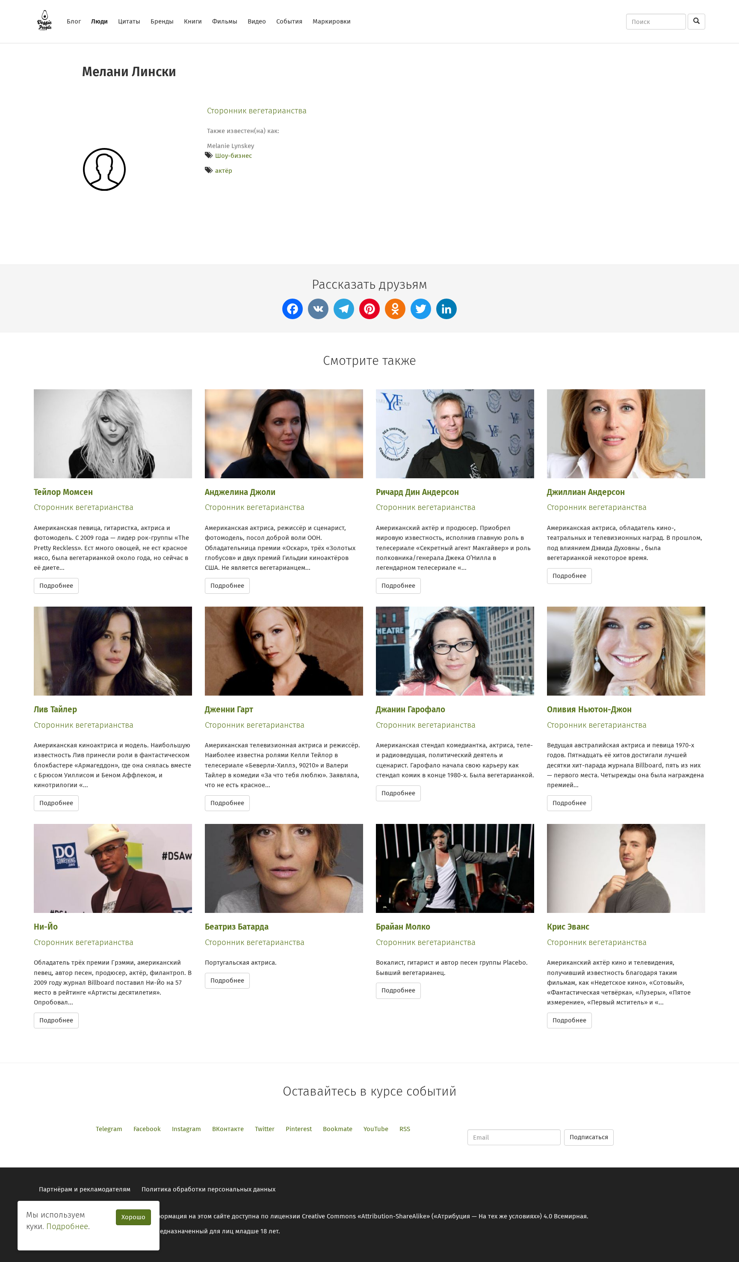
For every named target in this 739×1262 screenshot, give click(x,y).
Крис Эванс (568, 927)
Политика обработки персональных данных (208, 1189)
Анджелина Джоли (240, 492)
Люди (99, 21)
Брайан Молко (403, 927)
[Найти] (696, 22)
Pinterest (299, 1129)
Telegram (109, 1129)
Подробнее (56, 586)
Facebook (147, 1129)
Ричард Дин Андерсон (417, 492)
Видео (257, 21)
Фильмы (224, 21)
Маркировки (332, 21)
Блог (74, 21)
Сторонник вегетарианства (257, 111)
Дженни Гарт (229, 709)
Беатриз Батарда (237, 927)
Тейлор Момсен (63, 492)
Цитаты (129, 21)
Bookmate (337, 1129)
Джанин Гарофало (410, 709)
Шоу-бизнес (233, 156)
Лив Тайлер (55, 709)
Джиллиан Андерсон (586, 492)
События (289, 21)
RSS (404, 1129)
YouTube (376, 1129)
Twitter (265, 1129)
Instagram (186, 1129)
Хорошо (133, 1217)
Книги (193, 21)
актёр (223, 171)
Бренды (162, 21)
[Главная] (48, 20)
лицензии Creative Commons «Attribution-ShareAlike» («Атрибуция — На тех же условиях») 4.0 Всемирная (428, 1216)
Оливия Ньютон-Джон (589, 709)
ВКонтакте (228, 1129)
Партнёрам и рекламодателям (84, 1189)
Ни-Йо (46, 927)
